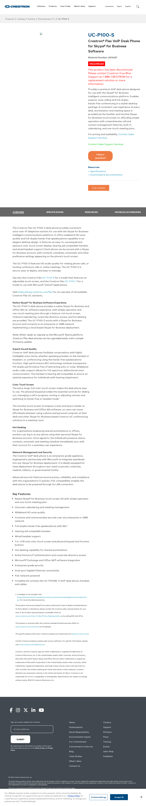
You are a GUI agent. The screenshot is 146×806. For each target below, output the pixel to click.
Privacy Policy (51, 788)
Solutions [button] (41, 6)
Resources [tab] (91, 212)
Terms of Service (65, 788)
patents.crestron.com (80, 633)
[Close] (141, 797)
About (72, 722)
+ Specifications (97, 171)
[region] (73, 797)
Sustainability (76, 727)
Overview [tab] (18, 212)
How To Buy (65, 6)
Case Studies (75, 756)
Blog (71, 751)
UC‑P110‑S (48, 277)
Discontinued (44, 18)
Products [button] (53, 6)
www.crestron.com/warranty (27, 626)
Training (107, 741)
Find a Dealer (98, 187)
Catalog (21, 18)
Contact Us (74, 766)
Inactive (31, 18)
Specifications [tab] (54, 212)
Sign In (119, 6)
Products (9, 18)
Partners (107, 732)
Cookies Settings (98, 797)
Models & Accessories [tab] (128, 212)
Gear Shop (108, 751)
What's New (79, 6)
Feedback (108, 756)
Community (109, 6)
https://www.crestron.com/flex (35, 291)
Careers (107, 722)
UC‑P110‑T (71, 281)
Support (107, 727)
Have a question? (100, 156)
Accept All (118, 797)
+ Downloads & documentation (105, 174)
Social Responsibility (79, 732)
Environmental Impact (80, 737)
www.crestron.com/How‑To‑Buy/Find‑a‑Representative (38, 616)
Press (106, 737)
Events (106, 746)
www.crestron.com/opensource (32, 644)
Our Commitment (77, 741)
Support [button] (92, 6)
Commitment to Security (81, 746)
